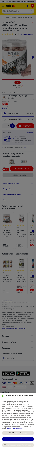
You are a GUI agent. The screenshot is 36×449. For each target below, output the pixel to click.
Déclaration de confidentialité (14, 428)
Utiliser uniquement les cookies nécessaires (18, 445)
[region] (18, 421)
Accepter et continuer (18, 439)
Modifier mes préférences (18, 433)
